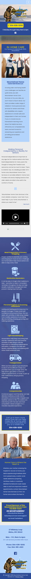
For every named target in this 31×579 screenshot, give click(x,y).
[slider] (14, 223)
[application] (15, 217)
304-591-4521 (17, 547)
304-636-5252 (16, 25)
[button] (28, 2)
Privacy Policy (19, 577)
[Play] (4, 223)
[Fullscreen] (27, 223)
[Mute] (24, 223)
